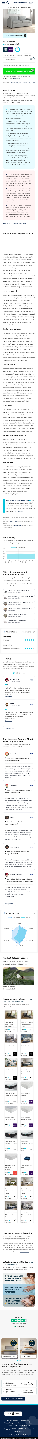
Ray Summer (14, 521)
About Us (29, 1423)
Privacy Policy (8, 1423)
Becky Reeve (18, 525)
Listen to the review (10, 35)
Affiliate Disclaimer (12, 1421)
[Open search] (8, 3)
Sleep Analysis (16, 82)
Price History (27, 82)
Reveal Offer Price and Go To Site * (19, 71)
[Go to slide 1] (17, 1360)
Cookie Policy (25, 1421)
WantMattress (26, 1429)
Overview (6, 82)
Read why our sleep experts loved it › (15, 223)
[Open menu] (3, 3)
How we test (12, 1425)
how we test (18, 511)
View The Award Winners (13, 1399)
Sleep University (24, 1425)
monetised (16, 78)
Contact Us (19, 1423)
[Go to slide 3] (20, 1360)
